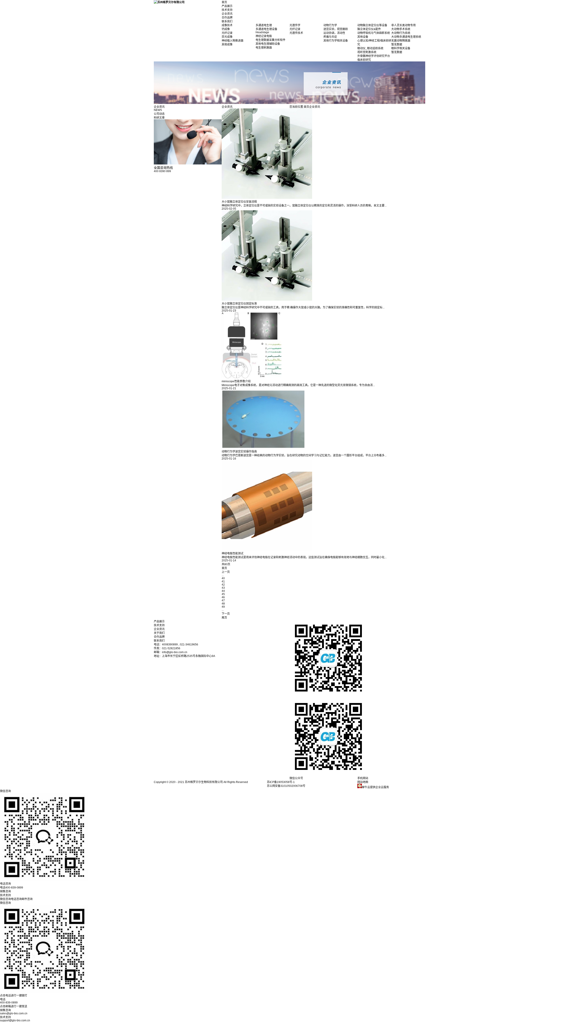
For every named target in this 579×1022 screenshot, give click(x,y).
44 (223, 591)
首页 (224, 2)
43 (223, 587)
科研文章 (159, 117)
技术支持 (227, 10)
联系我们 (227, 21)
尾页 (224, 617)
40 (223, 578)
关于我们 (159, 633)
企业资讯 (227, 13)
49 (223, 606)
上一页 (226, 572)
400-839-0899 (9, 1002)
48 (223, 603)
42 (223, 584)
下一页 (226, 613)
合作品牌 (227, 17)
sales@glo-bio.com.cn (13, 1013)
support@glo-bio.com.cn (15, 1020)
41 (223, 581)
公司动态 (159, 113)
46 (223, 597)
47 (223, 600)
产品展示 (227, 6)
